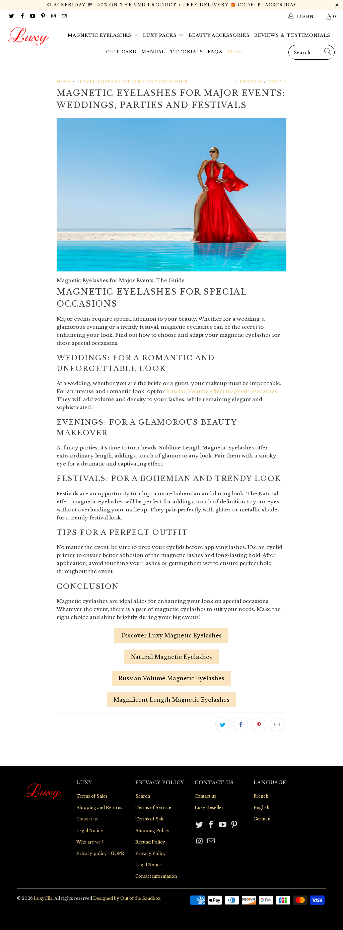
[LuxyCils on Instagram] (53, 16)
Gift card (121, 52)
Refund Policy (150, 842)
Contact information (156, 876)
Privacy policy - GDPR (100, 853)
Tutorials (186, 52)
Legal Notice (89, 830)
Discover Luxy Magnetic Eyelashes (171, 635)
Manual (153, 52)
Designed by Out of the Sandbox (126, 898)
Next (275, 81)
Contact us (87, 818)
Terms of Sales (92, 796)
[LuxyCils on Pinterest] (43, 16)
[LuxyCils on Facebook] (21, 16)
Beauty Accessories (219, 35)
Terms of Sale (149, 818)
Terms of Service (153, 807)
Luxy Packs (160, 35)
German (262, 818)
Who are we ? (90, 842)
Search (142, 796)
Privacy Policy (150, 853)
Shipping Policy (152, 830)
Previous (250, 81)
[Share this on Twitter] (222, 725)
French (261, 796)
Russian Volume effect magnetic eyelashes (221, 391)
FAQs (215, 52)
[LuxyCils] (31, 36)
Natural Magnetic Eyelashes (171, 657)
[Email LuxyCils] (63, 16)
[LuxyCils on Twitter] (11, 16)
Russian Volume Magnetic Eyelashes (171, 678)
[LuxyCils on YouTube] (32, 16)
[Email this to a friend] (277, 725)
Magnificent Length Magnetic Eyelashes (171, 699)
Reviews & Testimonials (292, 35)
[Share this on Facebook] (240, 725)
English (261, 807)
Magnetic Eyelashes (100, 35)
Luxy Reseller (209, 807)
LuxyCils (43, 898)
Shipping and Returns (99, 807)
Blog (235, 52)
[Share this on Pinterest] (259, 725)
